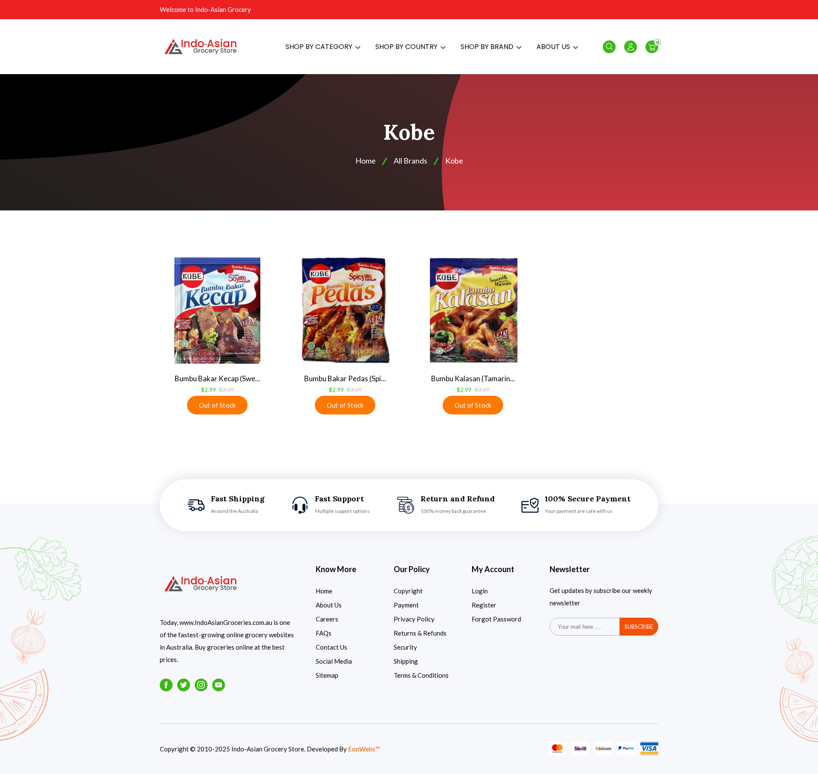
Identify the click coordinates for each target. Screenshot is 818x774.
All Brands (410, 160)
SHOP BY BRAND (488, 47)
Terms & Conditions (421, 675)
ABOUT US (554, 47)
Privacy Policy (414, 619)
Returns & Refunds (420, 633)
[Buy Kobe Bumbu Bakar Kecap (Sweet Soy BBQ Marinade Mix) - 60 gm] (217, 310)
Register (484, 605)
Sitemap (327, 675)
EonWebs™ (364, 749)
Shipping (406, 661)
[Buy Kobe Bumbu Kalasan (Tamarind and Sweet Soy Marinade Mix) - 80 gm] (472, 310)
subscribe (639, 626)
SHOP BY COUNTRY (407, 47)
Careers (327, 619)
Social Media (334, 661)
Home (324, 591)
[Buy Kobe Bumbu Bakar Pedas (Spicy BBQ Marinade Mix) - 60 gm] (345, 310)
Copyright (408, 591)
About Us (329, 605)
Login (480, 591)
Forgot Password (496, 619)
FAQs (323, 633)
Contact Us (331, 647)
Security (405, 647)
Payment (406, 605)
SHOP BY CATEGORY (319, 47)
